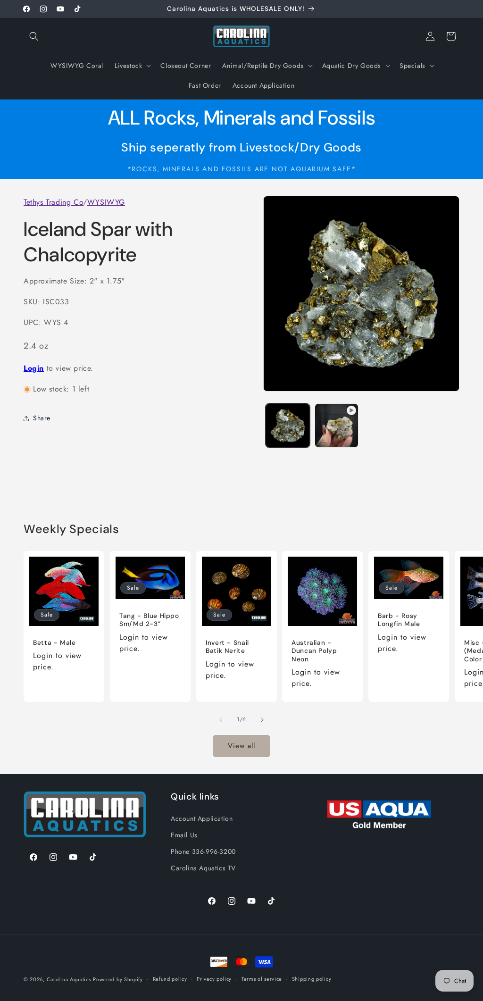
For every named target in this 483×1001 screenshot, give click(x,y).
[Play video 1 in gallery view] (336, 425)
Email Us (184, 835)
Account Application (202, 818)
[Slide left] (220, 719)
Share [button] (41, 418)
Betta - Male (54, 643)
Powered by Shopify (118, 979)
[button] (34, 36)
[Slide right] (262, 719)
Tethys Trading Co (53, 202)
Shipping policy (312, 979)
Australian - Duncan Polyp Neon (314, 651)
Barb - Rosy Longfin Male (399, 620)
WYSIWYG (106, 202)
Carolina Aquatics (69, 979)
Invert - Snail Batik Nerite (227, 647)
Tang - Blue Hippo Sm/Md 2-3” (149, 620)
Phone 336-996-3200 (203, 851)
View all (241, 746)
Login (34, 368)
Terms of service (262, 979)
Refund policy (170, 979)
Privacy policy (214, 979)
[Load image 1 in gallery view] (287, 425)
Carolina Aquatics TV (203, 868)
